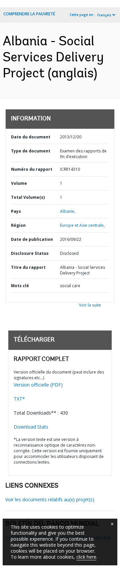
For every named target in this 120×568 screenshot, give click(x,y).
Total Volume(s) (28, 197)
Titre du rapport (28, 267)
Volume (19, 183)
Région (18, 225)
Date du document (30, 137)
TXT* (19, 399)
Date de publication (32, 239)
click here (86, 557)
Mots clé (20, 286)
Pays (16, 211)
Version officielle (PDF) (38, 385)
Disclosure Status (30, 253)
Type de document (30, 151)
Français (104, 15)
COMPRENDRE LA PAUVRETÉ (29, 14)
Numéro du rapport (31, 169)
